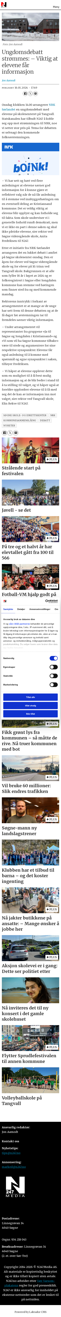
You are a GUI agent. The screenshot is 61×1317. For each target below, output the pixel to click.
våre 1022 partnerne (19, 623)
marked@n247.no (14, 1167)
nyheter (9, 425)
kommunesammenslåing (19, 420)
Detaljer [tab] (21, 609)
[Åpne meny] (56, 5)
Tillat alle (30, 697)
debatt (45, 420)
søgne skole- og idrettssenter (24, 415)
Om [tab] (56, 609)
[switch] (54, 667)
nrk (52, 415)
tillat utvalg (30, 705)
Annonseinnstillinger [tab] (39, 609)
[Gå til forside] (4, 5)
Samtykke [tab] (8, 609)
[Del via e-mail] (35, 93)
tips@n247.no (11, 1153)
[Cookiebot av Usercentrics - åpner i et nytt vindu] (45, 601)
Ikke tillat (30, 714)
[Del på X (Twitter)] (30, 93)
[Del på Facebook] (25, 93)
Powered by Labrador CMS (31, 1312)
